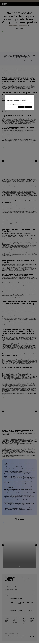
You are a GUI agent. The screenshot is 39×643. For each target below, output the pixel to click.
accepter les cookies (29, 107)
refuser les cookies (21, 107)
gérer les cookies (9, 107)
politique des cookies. (19, 104)
